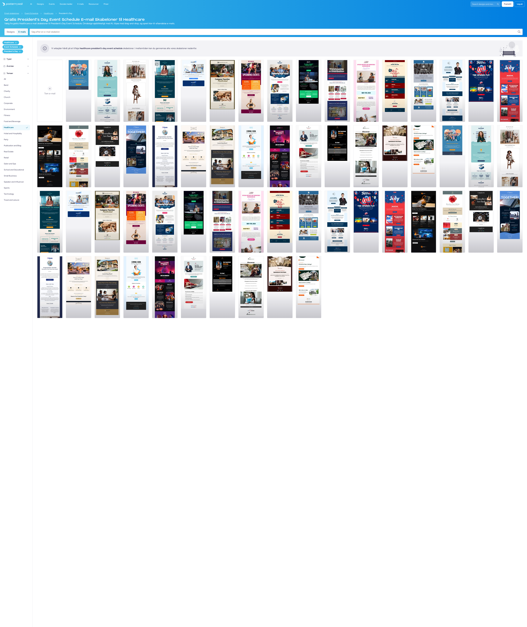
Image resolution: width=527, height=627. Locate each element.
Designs (11, 32)
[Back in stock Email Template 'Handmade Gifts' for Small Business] (222, 91)
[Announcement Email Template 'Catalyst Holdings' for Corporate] (165, 91)
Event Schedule (31, 13)
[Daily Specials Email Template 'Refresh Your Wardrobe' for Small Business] (136, 91)
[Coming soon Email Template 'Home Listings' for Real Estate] (423, 156)
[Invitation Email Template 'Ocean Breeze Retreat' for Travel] (366, 156)
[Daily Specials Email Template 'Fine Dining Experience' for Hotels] (193, 156)
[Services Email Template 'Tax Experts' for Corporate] (308, 156)
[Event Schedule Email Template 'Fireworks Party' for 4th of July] (510, 91)
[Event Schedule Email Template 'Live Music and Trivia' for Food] (395, 91)
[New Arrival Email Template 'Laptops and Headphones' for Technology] (50, 156)
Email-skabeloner (11, 13)
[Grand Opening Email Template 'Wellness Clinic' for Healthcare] (193, 91)
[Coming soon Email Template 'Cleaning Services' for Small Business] (251, 156)
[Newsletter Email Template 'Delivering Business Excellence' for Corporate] (452, 91)
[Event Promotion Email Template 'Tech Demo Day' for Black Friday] (308, 91)
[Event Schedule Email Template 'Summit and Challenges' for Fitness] (251, 91)
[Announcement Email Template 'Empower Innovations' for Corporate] (107, 91)
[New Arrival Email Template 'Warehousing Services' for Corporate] (337, 91)
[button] (28, 59)
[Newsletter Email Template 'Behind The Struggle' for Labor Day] (423, 91)
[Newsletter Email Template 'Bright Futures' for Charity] (280, 91)
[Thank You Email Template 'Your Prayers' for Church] (395, 156)
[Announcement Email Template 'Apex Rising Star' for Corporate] (165, 156)
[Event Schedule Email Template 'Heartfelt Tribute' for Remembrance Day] (78, 156)
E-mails (22, 32)
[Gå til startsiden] (11, 4)
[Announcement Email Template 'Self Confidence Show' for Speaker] (337, 156)
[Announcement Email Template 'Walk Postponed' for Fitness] (78, 91)
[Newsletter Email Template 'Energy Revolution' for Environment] (136, 156)
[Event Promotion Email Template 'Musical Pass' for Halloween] (280, 156)
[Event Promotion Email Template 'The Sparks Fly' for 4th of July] (481, 91)
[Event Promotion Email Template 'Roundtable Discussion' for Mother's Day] (366, 91)
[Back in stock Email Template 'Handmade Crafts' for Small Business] (107, 156)
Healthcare (48, 13)
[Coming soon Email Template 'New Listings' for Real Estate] (222, 156)
